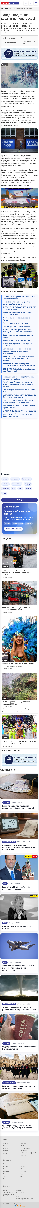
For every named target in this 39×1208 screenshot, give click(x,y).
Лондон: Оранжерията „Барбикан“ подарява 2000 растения (16, 703)
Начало (5, 1143)
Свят (5, 883)
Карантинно (26, 479)
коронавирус (16, 484)
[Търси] (31, 3)
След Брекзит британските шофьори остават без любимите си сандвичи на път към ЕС (18, 384)
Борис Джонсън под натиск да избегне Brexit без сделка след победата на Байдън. (18, 358)
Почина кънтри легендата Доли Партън (16, 927)
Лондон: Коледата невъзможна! (15, 323)
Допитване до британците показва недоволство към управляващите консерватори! (17, 351)
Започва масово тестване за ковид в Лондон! (17, 319)
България (23, 1164)
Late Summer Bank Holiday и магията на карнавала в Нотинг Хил (19, 742)
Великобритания (9, 842)
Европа (22, 1166)
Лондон (8, 8)
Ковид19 (5, 484)
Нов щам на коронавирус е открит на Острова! (17, 344)
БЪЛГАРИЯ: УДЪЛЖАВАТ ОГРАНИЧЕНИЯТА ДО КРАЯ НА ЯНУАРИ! (19, 308)
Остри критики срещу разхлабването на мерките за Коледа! (19, 298)
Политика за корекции (28, 1153)
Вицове (5, 1153)
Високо (5, 479)
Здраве (23, 1174)
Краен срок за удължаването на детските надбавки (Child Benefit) (17, 1126)
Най (13, 488)
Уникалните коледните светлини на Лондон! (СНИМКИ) (17, 314)
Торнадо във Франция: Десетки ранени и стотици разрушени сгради (19, 1008)
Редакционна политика (25, 1149)
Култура (23, 1171)
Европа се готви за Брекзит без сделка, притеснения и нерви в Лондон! (18, 401)
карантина (14, 479)
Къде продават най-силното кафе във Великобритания (19, 1047)
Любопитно (7, 1169)
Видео (5, 1146)
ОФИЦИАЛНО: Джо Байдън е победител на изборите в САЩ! (19, 370)
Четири (28, 488)
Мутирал (5, 488)
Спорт (22, 1176)
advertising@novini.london (24, 1199)
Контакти (24, 1143)
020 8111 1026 (21, 1192)
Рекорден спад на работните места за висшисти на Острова (18, 1087)
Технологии (7, 1179)
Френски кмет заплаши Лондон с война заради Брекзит (19, 407)
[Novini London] (10, 3)
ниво (20, 488)
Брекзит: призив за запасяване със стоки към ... (19, 391)
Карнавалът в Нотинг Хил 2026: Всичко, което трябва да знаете (18, 665)
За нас (23, 1146)
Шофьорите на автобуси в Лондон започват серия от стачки (16, 608)
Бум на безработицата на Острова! (16, 340)
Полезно (6, 802)
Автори (5, 1148)
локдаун (28, 484)
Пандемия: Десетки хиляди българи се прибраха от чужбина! (18, 378)
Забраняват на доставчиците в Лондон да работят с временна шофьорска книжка (18, 572)
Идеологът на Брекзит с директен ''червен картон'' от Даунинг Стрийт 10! (19, 365)
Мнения (23, 1169)
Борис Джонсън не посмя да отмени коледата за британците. (17, 303)
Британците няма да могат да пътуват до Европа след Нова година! (19, 396)
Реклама (6, 1151)
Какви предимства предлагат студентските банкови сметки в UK (18, 807)
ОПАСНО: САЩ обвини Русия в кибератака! (19, 411)
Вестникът (24, 1155)
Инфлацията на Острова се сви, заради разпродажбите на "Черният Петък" (18, 331)
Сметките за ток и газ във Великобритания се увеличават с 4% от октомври (18, 847)
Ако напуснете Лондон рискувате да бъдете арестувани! (17, 415)
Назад (19, 500)
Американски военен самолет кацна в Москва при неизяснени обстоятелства (19, 967)
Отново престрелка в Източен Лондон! (18, 326)
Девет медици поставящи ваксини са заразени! (18, 336)
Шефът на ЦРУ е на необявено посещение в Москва (16, 888)
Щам (4, 493)
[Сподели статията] (26, 3)
